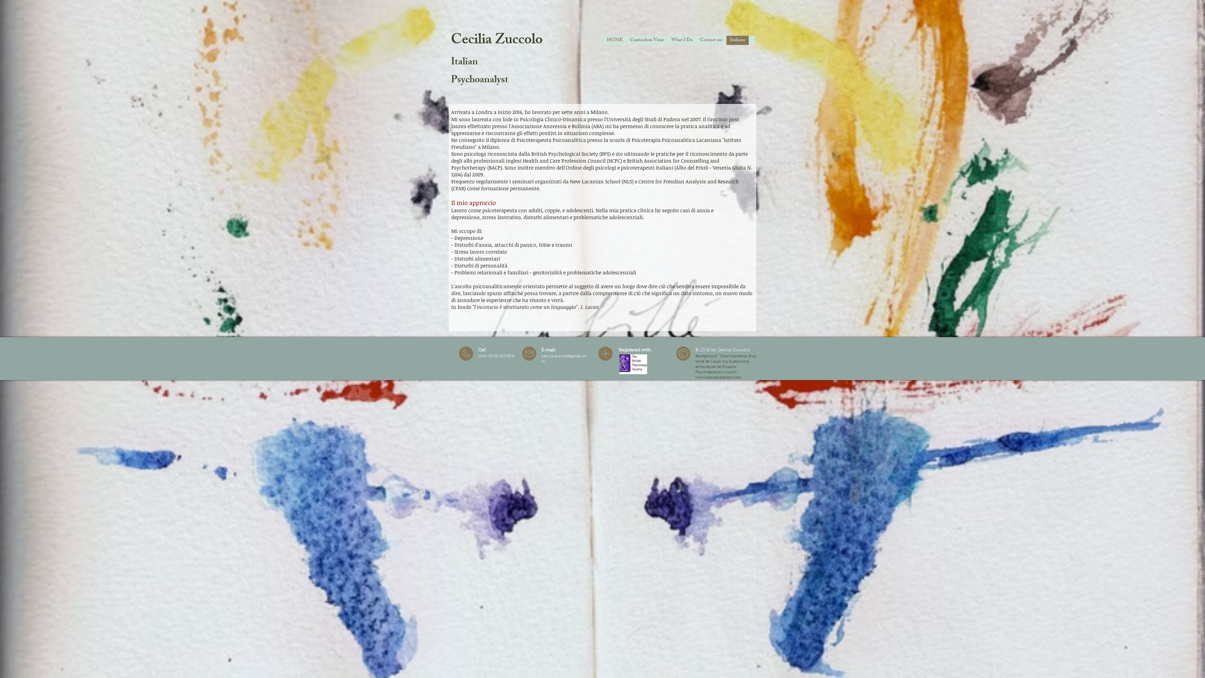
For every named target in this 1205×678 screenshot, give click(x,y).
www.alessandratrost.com (718, 377)
